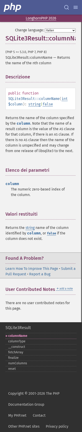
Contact (39, 415)
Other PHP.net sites (23, 426)
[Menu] (75, 7)
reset (12, 369)
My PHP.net (17, 415)
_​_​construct (16, 347)
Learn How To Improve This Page (31, 268)
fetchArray (15, 352)
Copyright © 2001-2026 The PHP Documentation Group (33, 399)
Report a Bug (39, 274)
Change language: (29, 30)
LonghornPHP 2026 (41, 18)
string (34, 104)
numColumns (17, 363)
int (65, 99)
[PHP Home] (13, 7)
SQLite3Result (18, 327)
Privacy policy (57, 426)
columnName (17, 336)
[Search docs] (66, 7)
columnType (17, 341)
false (48, 104)
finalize (13, 358)
